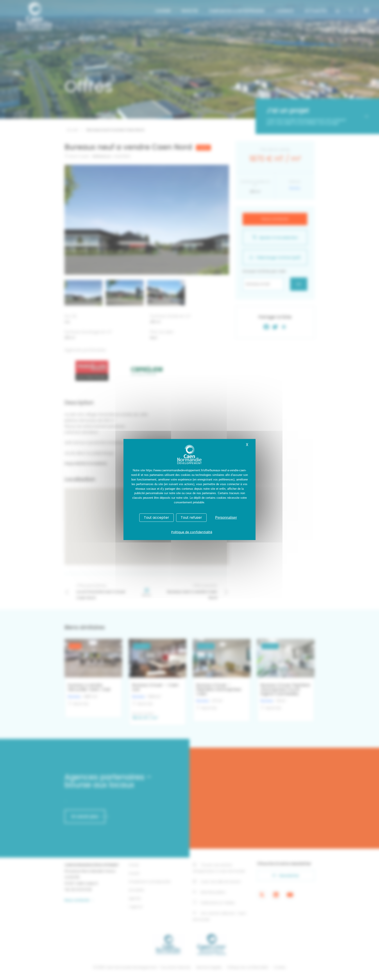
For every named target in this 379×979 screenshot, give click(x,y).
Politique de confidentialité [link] (191, 532)
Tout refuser (191, 517)
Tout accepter (156, 517)
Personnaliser (226, 517)
